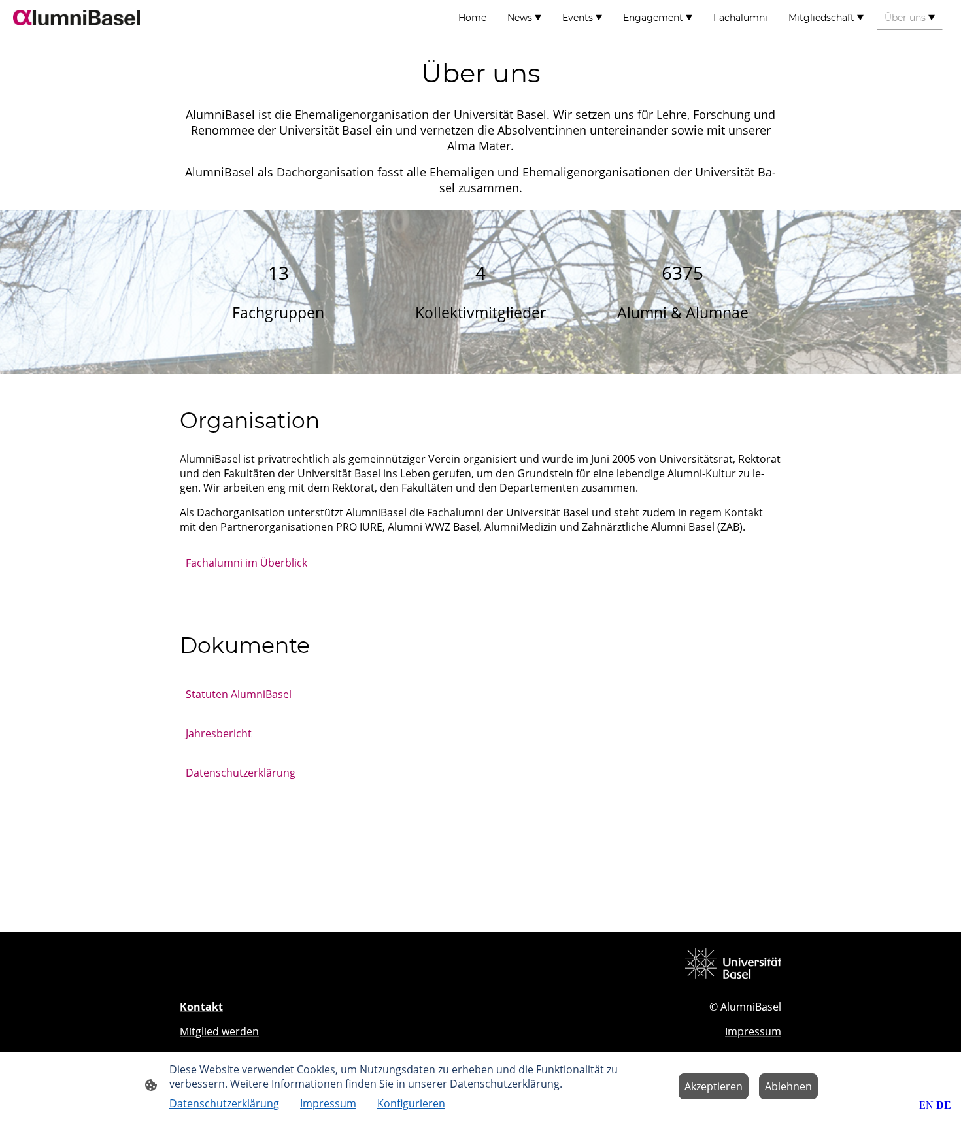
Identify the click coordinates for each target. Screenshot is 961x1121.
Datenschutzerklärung (240, 772)
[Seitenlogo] (76, 17)
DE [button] (943, 1105)
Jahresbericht (219, 733)
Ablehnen (788, 1086)
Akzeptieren (713, 1086)
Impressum (328, 1103)
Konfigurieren (411, 1103)
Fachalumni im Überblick (246, 563)
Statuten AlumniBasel (239, 694)
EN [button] (926, 1105)
